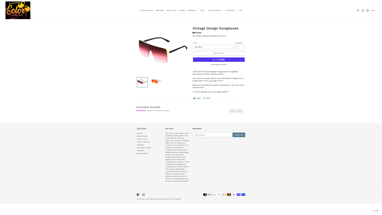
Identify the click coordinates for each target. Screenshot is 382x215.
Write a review (236, 111)
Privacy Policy (142, 139)
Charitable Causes (144, 148)
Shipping (205, 36)
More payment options (219, 64)
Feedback (140, 150)
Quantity (239, 43)
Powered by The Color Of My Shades (169, 199)
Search (139, 133)
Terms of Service (143, 142)
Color (195, 43)
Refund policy (142, 153)
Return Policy (142, 136)
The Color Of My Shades (150, 199)
